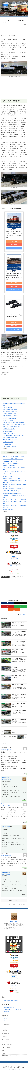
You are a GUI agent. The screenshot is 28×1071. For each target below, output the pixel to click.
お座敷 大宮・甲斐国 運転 (9, 433)
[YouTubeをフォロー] (7, 606)
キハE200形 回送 (7, 444)
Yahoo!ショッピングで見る (14, 248)
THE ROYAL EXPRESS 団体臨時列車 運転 (13, 435)
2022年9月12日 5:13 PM (6, 874)
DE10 (18, 576)
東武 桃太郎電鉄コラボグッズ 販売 (11, 478)
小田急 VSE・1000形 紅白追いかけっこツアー (14, 490)
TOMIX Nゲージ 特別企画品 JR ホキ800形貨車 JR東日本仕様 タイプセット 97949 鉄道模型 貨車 (14, 275)
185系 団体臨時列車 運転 (9, 429)
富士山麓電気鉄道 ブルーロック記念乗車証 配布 (14, 499)
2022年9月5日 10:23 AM (6, 749)
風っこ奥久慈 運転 (7, 431)
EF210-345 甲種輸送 (8, 420)
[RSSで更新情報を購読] (14, 609)
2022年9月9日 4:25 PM (6, 779)
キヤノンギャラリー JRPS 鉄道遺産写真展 (13, 456)
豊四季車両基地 (6, 777)
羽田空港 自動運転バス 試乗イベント (12, 493)
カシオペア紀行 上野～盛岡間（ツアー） (13, 459)
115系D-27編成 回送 (8, 442)
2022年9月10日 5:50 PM (6, 855)
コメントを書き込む (14, 900)
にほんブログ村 (14, 558)
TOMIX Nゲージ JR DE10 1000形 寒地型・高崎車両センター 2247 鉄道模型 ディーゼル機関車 (14, 233)
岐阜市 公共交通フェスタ (9, 474)
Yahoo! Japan (7, 1020)
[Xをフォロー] (20, 603)
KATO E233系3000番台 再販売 (10, 461)
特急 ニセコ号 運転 (7, 407)
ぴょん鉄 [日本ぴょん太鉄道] (11, 1000)
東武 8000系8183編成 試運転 (10, 437)
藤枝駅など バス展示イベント (10, 465)
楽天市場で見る (14, 244)
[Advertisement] (14, 29)
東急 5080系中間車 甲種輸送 (10, 415)
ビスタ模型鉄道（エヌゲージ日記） (12, 1009)
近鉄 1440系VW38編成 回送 (10, 411)
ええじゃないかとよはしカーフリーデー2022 (14, 471)
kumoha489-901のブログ (10, 1007)
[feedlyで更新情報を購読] (20, 606)
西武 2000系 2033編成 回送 (9, 446)
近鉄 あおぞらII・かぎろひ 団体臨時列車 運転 (14, 424)
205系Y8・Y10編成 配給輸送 (10, 439)
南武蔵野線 (6, 1011)
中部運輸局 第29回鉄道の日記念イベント (13, 488)
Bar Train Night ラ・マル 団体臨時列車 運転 (13, 422)
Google (5, 1018)
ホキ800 (13, 576)
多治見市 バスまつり (8, 476)
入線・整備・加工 (6, 576)
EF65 (22, 576)
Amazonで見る (14, 241)
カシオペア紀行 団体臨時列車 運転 (11, 426)
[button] (25, 1025)
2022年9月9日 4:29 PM (6, 828)
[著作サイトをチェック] (7, 603)
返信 (25, 773)
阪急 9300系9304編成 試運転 (10, 409)
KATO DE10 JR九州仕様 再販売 (11, 463)
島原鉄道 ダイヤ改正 (8, 509)
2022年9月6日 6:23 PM (5, 805)
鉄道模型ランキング (14, 565)
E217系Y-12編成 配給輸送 (9, 413)
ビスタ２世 (4, 803)
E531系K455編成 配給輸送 (9, 418)
